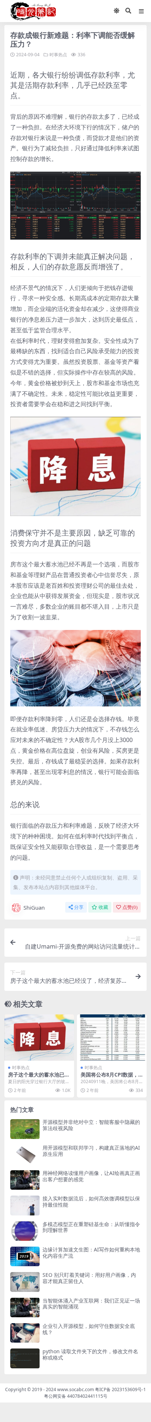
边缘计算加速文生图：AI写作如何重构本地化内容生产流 (91, 1252)
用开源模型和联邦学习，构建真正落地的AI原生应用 (91, 1150)
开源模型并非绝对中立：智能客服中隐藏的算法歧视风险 (91, 1125)
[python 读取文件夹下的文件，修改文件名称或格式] (25, 1358)
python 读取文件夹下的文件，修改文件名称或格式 (90, 1354)
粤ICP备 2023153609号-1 (120, 1389)
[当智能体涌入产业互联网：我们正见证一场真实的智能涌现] (25, 1307)
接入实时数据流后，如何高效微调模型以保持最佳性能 (91, 1201)
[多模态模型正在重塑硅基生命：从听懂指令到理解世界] (25, 1231)
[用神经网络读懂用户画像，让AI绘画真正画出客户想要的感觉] (25, 1180)
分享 (79, 907)
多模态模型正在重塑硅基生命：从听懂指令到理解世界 (91, 1227)
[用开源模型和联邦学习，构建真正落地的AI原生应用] (25, 1154)
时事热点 (58, 54)
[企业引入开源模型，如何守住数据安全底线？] (25, 1333)
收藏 (103, 907)
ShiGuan (34, 907)
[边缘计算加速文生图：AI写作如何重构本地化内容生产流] (25, 1256)
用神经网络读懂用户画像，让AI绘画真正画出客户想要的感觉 (91, 1176)
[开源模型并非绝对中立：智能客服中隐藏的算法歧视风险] (25, 1129)
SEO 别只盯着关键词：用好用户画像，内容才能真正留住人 (89, 1278)
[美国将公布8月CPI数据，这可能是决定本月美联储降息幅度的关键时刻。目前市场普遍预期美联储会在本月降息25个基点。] (112, 1037)
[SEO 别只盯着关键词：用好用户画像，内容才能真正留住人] (25, 1282)
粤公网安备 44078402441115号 (75, 1396)
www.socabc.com (76, 1389)
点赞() (129, 907)
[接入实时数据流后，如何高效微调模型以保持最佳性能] (25, 1205)
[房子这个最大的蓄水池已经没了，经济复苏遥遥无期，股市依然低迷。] (39, 1037)
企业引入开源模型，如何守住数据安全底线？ (89, 1329)
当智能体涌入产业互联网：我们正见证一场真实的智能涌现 (91, 1303)
